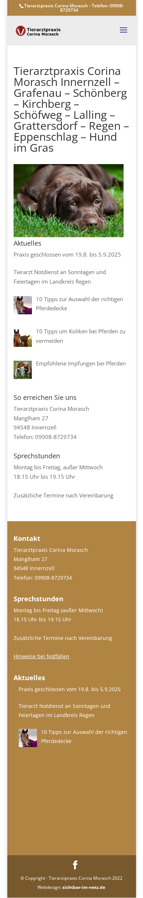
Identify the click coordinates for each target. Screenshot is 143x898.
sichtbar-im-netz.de (83, 887)
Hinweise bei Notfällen (41, 656)
